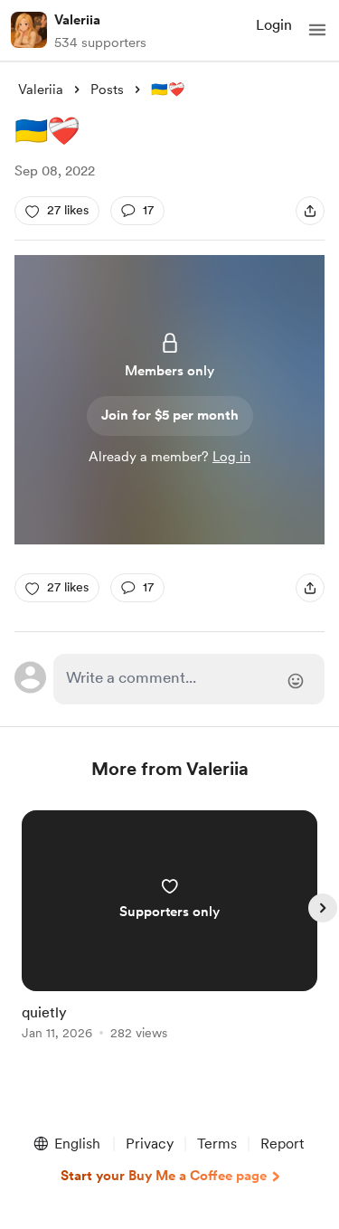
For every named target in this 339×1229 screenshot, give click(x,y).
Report (282, 1143)
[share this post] (310, 210)
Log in (231, 457)
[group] (170, 935)
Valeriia (77, 20)
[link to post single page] (170, 928)
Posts (107, 89)
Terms (217, 1143)
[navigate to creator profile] (29, 30)
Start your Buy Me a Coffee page (164, 1176)
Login (274, 24)
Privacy (150, 1143)
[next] (322, 907)
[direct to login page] (189, 679)
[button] (317, 30)
